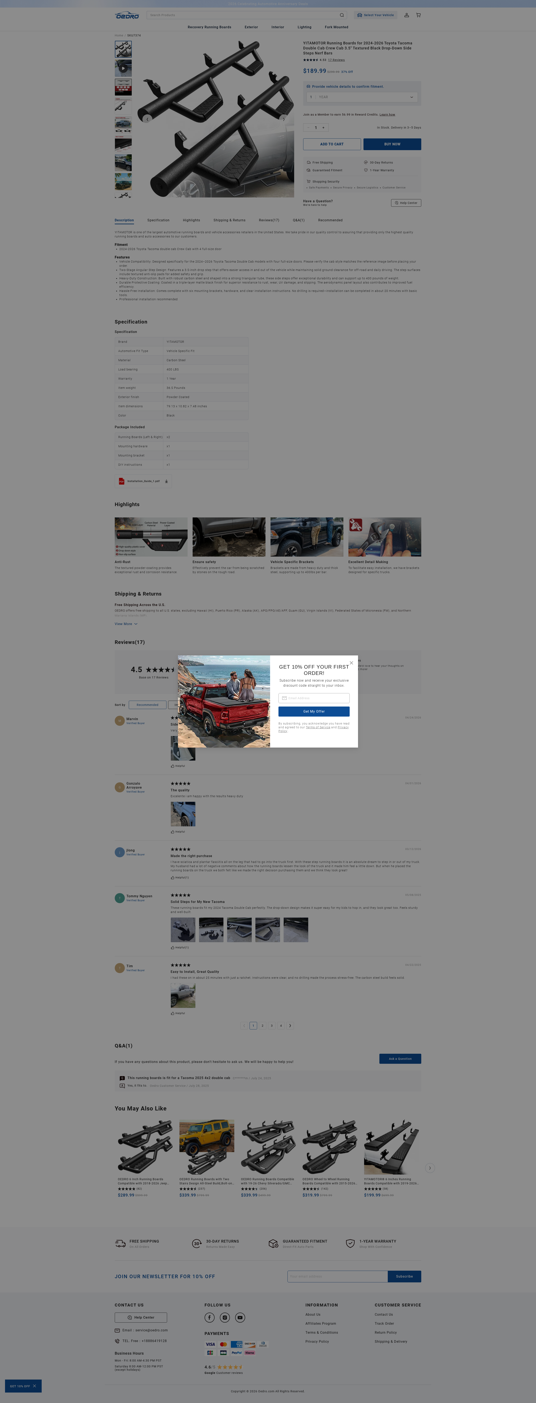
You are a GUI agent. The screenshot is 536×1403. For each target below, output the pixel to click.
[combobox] (314, 698)
